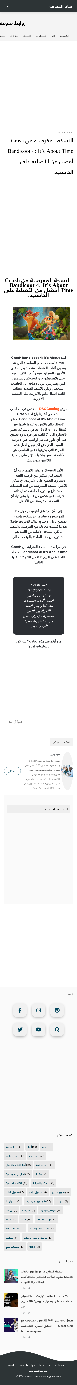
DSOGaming (49, 409)
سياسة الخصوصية (38, 1370)
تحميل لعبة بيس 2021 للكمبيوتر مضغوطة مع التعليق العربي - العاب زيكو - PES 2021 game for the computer (47, 1326)
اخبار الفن (34, 1155)
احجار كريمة (11, 1146)
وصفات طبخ (12, 1246)
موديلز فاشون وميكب (35, 1237)
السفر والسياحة (41, 1182)
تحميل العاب (12, 1192)
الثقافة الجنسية (14, 1182)
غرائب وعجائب (44, 1219)
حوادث (59, 1201)
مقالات (14, 35)
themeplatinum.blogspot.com (39, 1380)
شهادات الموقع (28, 1365)
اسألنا (42, 1365)
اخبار (53, 35)
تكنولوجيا (41, 35)
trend (32, 1246)
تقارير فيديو (58, 1192)
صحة (8, 1219)
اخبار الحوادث (12, 1155)
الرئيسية (64, 35)
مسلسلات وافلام (40, 1228)
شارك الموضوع (60, 741)
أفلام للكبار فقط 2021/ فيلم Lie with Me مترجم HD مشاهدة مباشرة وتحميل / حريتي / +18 (46, 1301)
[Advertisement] (38, 83)
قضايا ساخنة (13, 1228)
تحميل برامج (35, 1192)
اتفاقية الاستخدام (57, 1365)
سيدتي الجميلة (48, 1210)
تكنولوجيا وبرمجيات (36, 1201)
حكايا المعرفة (60, 6)
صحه (23, 1219)
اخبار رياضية (42, 1164)
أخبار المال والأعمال (16, 1164)
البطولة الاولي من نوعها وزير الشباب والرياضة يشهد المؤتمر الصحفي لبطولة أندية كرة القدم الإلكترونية (47, 1277)
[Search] (6, 6)
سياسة (26, 1210)
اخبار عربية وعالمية (15, 1173)
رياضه (9, 1210)
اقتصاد (27, 35)
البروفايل (12, 771)
